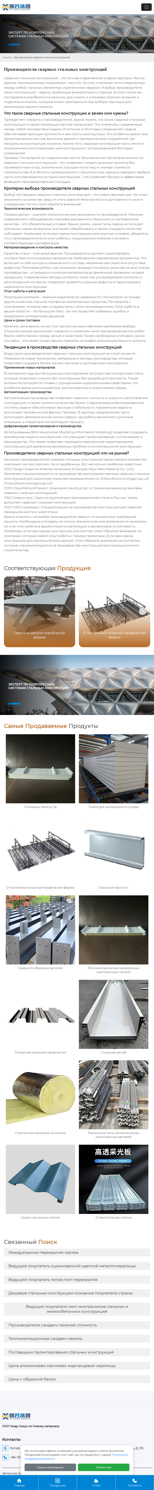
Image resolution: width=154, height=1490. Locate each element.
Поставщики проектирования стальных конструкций (61, 1352)
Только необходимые (50, 1467)
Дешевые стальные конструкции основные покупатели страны (70, 1293)
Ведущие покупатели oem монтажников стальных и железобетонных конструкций (77, 1309)
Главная (6, 57)
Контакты (134, 1482)
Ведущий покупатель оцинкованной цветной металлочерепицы (72, 1266)
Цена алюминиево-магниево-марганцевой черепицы (62, 1365)
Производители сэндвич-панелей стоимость (52, 1325)
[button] (142, 611)
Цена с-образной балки (32, 1379)
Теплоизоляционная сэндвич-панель (45, 1338)
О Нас (96, 1482)
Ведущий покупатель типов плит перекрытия (52, 1279)
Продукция (58, 1482)
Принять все (103, 1467)
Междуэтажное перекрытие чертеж (43, 1252)
